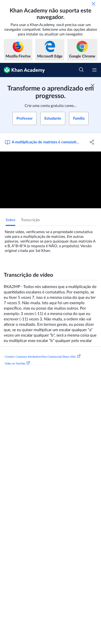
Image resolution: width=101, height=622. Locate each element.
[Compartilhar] (92, 142)
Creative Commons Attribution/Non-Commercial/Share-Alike (40, 356)
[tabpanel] (50, 239)
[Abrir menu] (94, 70)
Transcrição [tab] (30, 220)
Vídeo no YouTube (15, 363)
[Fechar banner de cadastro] (92, 85)
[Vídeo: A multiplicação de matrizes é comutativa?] (50, 180)
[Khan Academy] (22, 70)
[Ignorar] (93, 4)
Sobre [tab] (10, 220)
